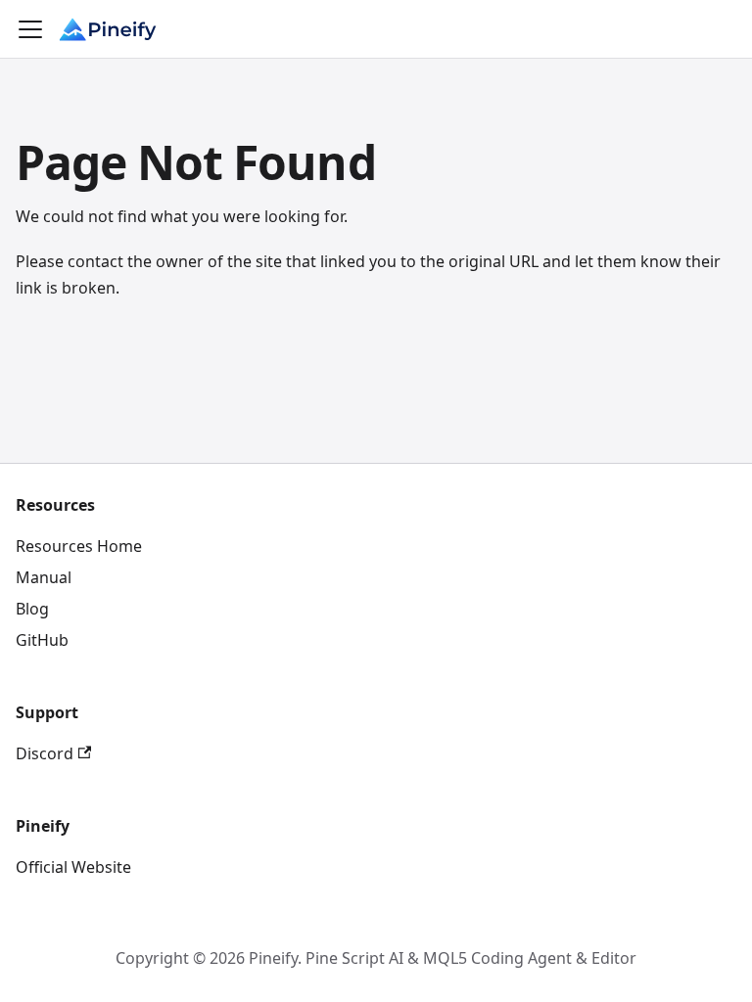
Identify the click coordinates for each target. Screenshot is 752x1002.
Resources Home (79, 546)
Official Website (73, 867)
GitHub (42, 640)
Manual (43, 577)
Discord (44, 753)
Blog (32, 608)
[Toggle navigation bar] (30, 29)
